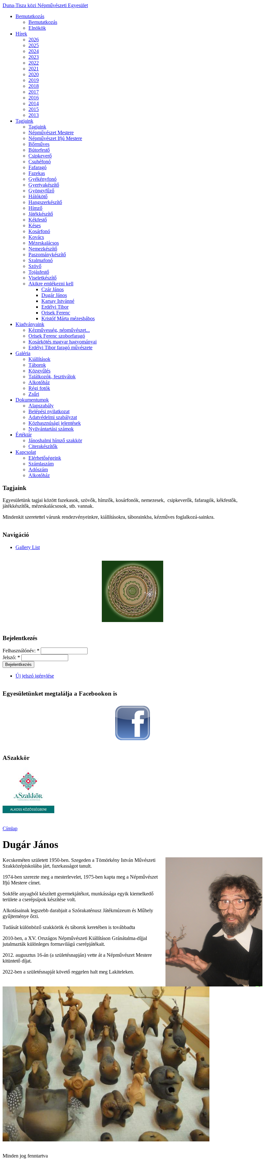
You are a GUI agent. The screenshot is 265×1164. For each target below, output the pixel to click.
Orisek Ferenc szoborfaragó (56, 336)
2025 (33, 45)
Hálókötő (38, 196)
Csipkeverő (40, 155)
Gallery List (28, 547)
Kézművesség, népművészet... (59, 330)
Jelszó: (11, 657)
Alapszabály (41, 405)
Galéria (23, 353)
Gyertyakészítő (43, 185)
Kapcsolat (26, 452)
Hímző (35, 208)
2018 (33, 86)
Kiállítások (39, 359)
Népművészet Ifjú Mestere (55, 138)
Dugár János (54, 295)
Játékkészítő (40, 214)
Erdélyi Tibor (55, 307)
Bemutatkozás (30, 16)
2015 (33, 109)
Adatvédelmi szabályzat (52, 417)
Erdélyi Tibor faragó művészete (60, 347)
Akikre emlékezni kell (50, 283)
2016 (33, 97)
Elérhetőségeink (44, 458)
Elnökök (37, 28)
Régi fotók (39, 388)
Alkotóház (39, 382)
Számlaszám (41, 463)
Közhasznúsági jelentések (54, 423)
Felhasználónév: (21, 650)
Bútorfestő (39, 150)
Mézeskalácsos (43, 243)
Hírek (21, 33)
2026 (33, 39)
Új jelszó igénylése (35, 676)
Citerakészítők (43, 446)
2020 (33, 74)
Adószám (38, 469)
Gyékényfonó (42, 179)
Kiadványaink (30, 324)
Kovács (36, 237)
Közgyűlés (39, 370)
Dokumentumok (32, 400)
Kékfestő (37, 219)
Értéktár (24, 434)
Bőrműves (38, 144)
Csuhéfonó (39, 161)
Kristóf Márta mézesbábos (68, 318)
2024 (33, 51)
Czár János (52, 289)
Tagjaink (24, 121)
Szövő (34, 266)
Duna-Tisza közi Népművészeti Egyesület (45, 5)
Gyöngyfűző (41, 190)
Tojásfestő (38, 272)
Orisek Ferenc (55, 312)
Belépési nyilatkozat (48, 411)
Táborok (37, 365)
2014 (33, 103)
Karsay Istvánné (57, 301)
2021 (33, 68)
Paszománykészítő (47, 254)
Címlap (10, 828)
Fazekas (36, 173)
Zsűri (33, 394)
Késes (34, 225)
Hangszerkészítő (45, 202)
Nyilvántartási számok (51, 429)
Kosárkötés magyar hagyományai (62, 341)
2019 (33, 80)
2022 (33, 63)
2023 (33, 57)
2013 (33, 115)
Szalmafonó (40, 260)
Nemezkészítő (42, 248)
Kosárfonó (39, 231)
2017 (33, 92)
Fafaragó (37, 167)
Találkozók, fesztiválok (52, 376)
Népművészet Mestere (51, 132)
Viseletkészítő (42, 278)
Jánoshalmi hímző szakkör (55, 440)
